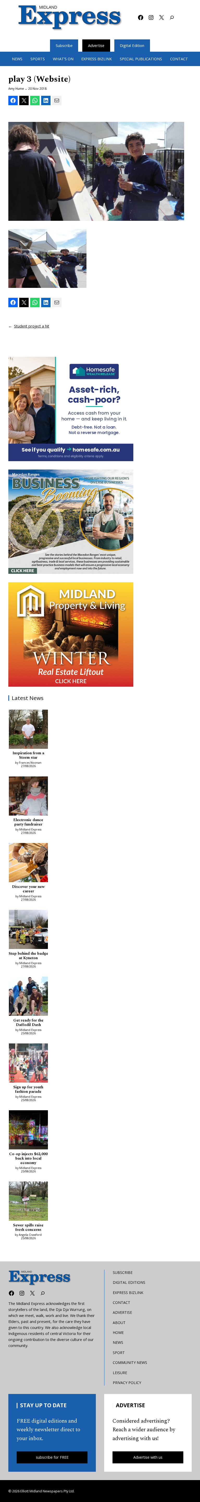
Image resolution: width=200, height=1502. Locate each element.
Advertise (96, 45)
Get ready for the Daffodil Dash (28, 1023)
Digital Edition (132, 45)
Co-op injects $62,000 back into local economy (28, 1159)
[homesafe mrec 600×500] (70, 409)
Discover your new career (28, 889)
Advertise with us (147, 1457)
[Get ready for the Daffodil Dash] (28, 997)
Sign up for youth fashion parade (28, 1089)
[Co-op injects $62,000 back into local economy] (28, 1130)
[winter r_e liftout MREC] (70, 634)
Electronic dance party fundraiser (28, 822)
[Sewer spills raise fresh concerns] (28, 1202)
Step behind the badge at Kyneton (28, 956)
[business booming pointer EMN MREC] (70, 522)
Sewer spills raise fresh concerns (28, 1227)
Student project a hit (31, 326)
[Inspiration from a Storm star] (28, 730)
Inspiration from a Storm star (28, 755)
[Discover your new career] (28, 863)
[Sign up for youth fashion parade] (28, 1063)
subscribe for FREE (52, 1457)
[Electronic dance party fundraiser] (28, 796)
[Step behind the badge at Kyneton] (28, 930)
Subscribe (64, 45)
